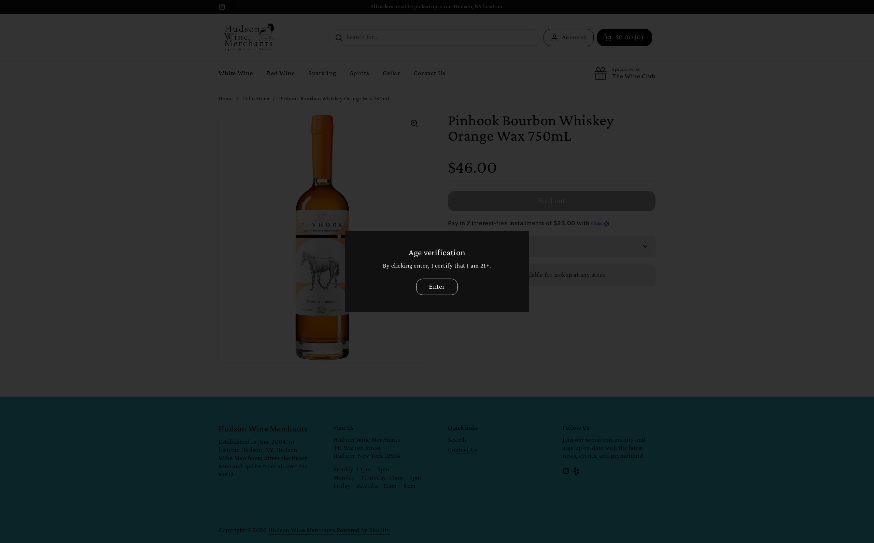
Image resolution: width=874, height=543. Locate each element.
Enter (437, 286)
